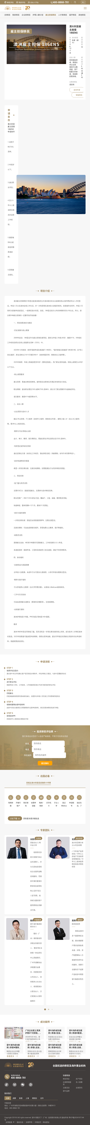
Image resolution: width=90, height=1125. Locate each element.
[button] (41, 1009)
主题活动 (66, 1088)
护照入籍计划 (38, 15)
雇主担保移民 (50, 15)
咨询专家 (77, 90)
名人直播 (79, 1082)
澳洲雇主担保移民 (20, 301)
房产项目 (79, 1079)
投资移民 (6, 15)
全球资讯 (79, 1088)
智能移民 (79, 95)
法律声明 (29, 1122)
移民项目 (66, 1079)
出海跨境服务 (67, 1083)
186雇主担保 (15, 315)
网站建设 (46, 1122)
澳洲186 (17, 632)
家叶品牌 (66, 1091)
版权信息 (20, 1122)
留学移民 (72, 15)
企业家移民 (26, 15)
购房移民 (15, 15)
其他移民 (82, 15)
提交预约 (45, 763)
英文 (83, 2)
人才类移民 (62, 15)
